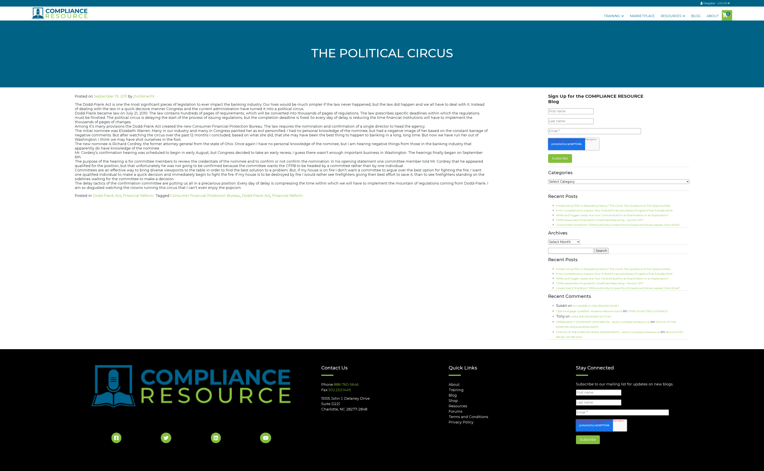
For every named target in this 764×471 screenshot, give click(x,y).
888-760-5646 (346, 384)
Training (612, 16)
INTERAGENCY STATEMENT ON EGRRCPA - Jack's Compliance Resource (603, 321)
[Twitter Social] (166, 439)
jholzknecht (144, 96)
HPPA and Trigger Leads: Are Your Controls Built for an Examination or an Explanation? (612, 215)
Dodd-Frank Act (107, 195)
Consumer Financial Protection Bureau (205, 195)
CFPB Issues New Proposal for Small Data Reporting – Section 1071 (599, 220)
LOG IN (722, 3)
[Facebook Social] (116, 439)
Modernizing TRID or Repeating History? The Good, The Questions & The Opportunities (613, 205)
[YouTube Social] (265, 439)
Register (710, 3)
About (713, 16)
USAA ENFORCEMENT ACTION (591, 316)
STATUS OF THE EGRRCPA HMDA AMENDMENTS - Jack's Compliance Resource (608, 332)
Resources (671, 16)
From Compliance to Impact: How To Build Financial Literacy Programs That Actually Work (614, 210)
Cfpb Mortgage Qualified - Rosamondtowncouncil (589, 311)
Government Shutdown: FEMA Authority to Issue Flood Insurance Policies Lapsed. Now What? (618, 224)
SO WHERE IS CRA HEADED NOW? (596, 305)
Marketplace (642, 16)
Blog (696, 16)
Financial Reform (138, 195)
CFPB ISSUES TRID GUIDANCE (648, 311)
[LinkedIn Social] (216, 439)
